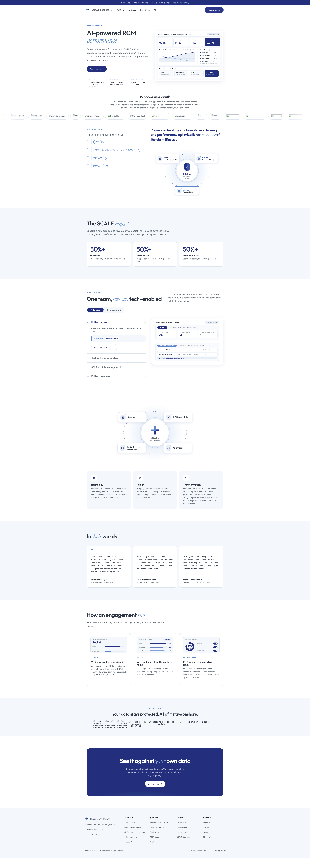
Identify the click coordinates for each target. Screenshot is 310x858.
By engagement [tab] (114, 310)
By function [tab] (95, 310)
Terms (199, 851)
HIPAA (223, 851)
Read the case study (180, 3)
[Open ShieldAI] (137, 10)
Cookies (206, 851)
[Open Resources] (150, 10)
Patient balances (98, 376)
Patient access (97, 322)
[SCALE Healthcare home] (87, 9)
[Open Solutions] (125, 10)
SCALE (102, 9)
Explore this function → (104, 347)
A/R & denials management (104, 367)
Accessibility (215, 851)
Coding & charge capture (103, 357)
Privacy (193, 851)
